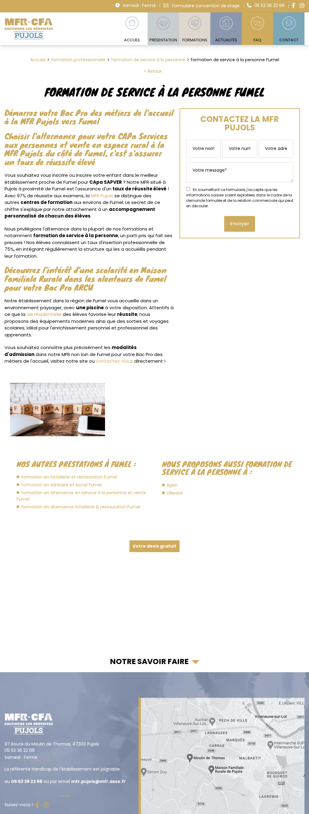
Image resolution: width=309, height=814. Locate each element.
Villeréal (175, 493)
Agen (172, 485)
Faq (257, 40)
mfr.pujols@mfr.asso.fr (98, 781)
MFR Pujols (102, 195)
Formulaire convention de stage (206, 5)
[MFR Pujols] (29, 29)
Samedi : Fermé (139, 5)
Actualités (226, 40)
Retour (155, 71)
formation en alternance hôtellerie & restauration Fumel (80, 507)
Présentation (163, 40)
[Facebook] (293, 5)
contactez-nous (114, 361)
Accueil (132, 40)
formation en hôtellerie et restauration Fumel (69, 477)
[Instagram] (302, 5)
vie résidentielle (44, 314)
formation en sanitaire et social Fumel (61, 485)
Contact (288, 40)
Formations (194, 40)
